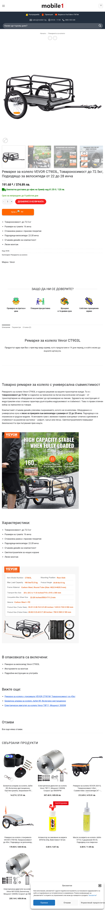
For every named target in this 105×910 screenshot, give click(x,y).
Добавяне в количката (31, 201)
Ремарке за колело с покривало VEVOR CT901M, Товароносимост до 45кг (40, 696)
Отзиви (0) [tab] (27, 327)
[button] (100, 885)
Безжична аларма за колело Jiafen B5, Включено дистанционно (35, 701)
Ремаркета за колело (56, 33)
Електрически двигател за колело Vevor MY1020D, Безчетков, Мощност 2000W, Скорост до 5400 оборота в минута (18, 892)
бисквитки (92, 895)
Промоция (49, 14)
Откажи (67, 903)
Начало (43, 33)
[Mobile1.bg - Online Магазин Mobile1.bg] (52, 6)
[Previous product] (55, 38)
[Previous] (7, 93)
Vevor (12, 262)
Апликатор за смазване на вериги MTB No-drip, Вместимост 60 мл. (52, 838)
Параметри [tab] (16, 327)
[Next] (98, 93)
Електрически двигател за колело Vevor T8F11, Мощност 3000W (35, 705)
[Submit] (100, 25)
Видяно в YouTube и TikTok (68, 14)
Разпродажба (34, 14)
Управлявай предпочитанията (91, 903)
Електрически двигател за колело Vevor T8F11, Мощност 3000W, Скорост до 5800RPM (52, 788)
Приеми (44, 903)
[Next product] (50, 38)
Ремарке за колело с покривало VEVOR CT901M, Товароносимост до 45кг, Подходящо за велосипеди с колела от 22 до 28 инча (18, 840)
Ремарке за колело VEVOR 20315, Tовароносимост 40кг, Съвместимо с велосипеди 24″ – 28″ (87, 788)
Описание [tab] (6, 327)
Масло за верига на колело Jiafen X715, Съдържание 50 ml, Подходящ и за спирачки (87, 839)
